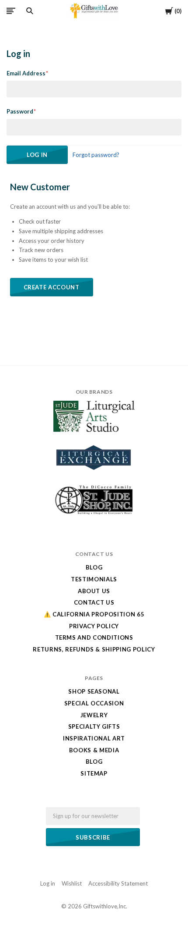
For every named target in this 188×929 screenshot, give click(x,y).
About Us (94, 590)
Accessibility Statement (118, 883)
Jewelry (94, 715)
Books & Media (94, 750)
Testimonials (94, 579)
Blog (94, 567)
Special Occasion (94, 703)
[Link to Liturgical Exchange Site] (94, 475)
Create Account (52, 287)
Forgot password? (96, 154)
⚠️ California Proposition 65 (94, 614)
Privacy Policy (94, 626)
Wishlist (72, 883)
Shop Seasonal (93, 691)
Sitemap (94, 773)
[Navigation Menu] (11, 11)
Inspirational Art (94, 738)
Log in (47, 883)
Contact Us (94, 602)
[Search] (29, 10)
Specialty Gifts (94, 726)
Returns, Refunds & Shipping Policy (94, 649)
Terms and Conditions (94, 637)
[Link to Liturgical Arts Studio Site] (94, 429)
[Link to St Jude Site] (94, 514)
